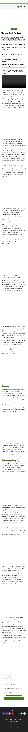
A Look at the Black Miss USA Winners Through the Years (12, 55)
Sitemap (6, 719)
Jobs (17, 721)
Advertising (12, 721)
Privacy (14, 719)
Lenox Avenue (20, 351)
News (14, 29)
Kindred (4, 507)
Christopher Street (10, 449)
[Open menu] (24, 6)
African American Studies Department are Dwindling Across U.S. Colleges (13, 65)
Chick (22, 617)
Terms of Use (20, 719)
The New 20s (5, 280)
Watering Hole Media (15, 727)
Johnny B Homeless (6, 340)
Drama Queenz (5, 386)
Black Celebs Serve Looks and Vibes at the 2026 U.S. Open (12, 60)
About (11, 719)
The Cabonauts (5, 243)
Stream (9, 575)
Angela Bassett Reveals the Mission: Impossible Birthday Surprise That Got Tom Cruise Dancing (14, 71)
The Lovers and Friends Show (9, 460)
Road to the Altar (7, 241)
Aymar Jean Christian (7, 44)
